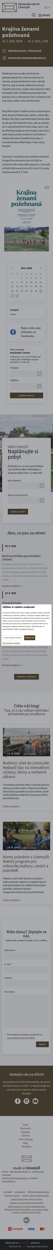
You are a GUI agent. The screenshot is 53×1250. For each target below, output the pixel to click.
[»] (40, 268)
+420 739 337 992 (14, 1246)
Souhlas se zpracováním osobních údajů (26, 1202)
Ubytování (25, 1128)
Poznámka (9, 991)
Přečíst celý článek (11, 806)
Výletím (25, 1135)
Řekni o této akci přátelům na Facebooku (31, 332)
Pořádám (25, 1132)
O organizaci (20, 1192)
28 (17, 296)
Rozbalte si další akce (11, 586)
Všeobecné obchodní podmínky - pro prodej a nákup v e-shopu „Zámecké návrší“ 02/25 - (26, 1211)
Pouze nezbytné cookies (12, 638)
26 (41, 291)
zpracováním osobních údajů (21, 1037)
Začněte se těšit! (18, 511)
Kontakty (26, 1146)
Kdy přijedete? (14, 480)
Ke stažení (7, 1192)
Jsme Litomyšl (25, 1139)
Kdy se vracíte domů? (18, 495)
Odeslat (42, 1044)
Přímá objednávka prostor (39, 1192)
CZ (46, 7)
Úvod (25, 1124)
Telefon (8, 977)
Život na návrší (30, 753)
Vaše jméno (9, 950)
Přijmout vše (29, 638)
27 (12, 296)
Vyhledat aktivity (26, 395)
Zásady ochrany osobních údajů (35, 1195)
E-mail (8, 964)
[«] (12, 268)
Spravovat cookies (11, 642)
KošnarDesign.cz (22, 1178)
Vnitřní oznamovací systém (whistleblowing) (26, 1206)
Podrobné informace (26, 629)
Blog (25, 1143)
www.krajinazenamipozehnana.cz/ (27, 57)
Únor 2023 (26, 268)
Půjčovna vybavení (12, 1195)
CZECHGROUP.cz (9, 1181)
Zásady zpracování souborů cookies (26, 1199)
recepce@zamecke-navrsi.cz (37, 1246)
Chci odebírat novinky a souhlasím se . (24, 1036)
